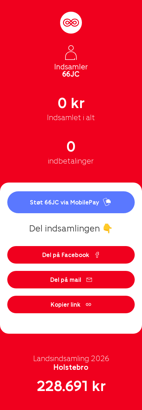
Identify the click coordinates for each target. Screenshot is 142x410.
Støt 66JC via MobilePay (64, 202)
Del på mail (65, 279)
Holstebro (71, 367)
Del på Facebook (65, 254)
